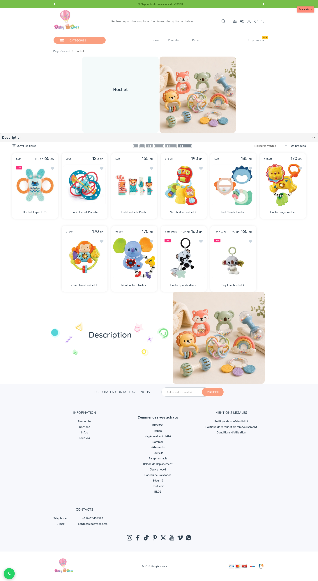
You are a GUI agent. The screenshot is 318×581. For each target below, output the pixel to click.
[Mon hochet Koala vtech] (134, 258)
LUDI (18, 158)
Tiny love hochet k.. (233, 285)
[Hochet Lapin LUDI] (35, 185)
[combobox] (169, 21)
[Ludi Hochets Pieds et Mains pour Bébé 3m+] (134, 185)
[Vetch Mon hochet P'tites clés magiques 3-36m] (184, 185)
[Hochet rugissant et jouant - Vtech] (283, 185)
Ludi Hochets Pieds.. (134, 212)
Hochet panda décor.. (183, 285)
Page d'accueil (61, 51)
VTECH (169, 158)
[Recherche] (223, 21)
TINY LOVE (171, 231)
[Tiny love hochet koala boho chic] (233, 258)
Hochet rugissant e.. (283, 212)
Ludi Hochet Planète (85, 212)
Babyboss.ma (159, 566)
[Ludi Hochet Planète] (84, 185)
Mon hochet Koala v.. (134, 285)
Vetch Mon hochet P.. (183, 212)
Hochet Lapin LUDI (35, 212)
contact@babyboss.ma (92, 524)
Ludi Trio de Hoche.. (233, 212)
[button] (54, 4)
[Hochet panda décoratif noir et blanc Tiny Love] (184, 258)
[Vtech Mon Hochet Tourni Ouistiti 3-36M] (84, 258)
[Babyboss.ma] (66, 21)
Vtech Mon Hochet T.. (85, 285)
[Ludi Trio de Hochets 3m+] (233, 185)
